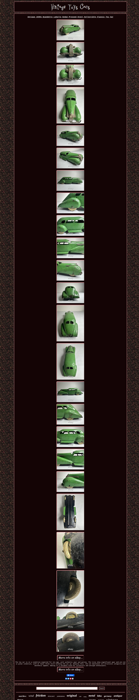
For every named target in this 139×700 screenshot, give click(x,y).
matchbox (22, 696)
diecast (51, 696)
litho (99, 695)
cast (80, 696)
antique (118, 695)
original (72, 695)
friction (41, 695)
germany (108, 696)
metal (92, 695)
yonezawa (61, 696)
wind (31, 695)
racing (85, 696)
